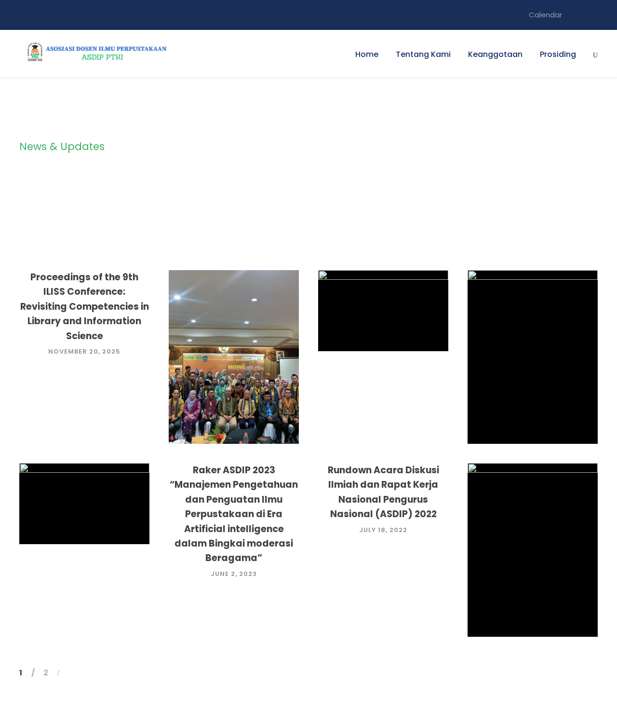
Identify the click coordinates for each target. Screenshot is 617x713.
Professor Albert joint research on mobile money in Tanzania (536, 562)
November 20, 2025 (84, 351)
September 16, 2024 (237, 413)
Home (366, 54)
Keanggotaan (495, 54)
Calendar (545, 15)
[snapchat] (595, 15)
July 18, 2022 (383, 530)
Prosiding (558, 54)
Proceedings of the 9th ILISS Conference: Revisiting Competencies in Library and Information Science (84, 307)
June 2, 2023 (234, 573)
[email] (577, 15)
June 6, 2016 (536, 606)
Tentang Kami (423, 54)
